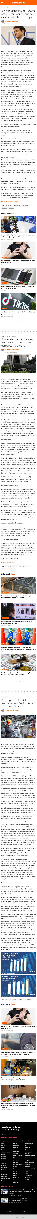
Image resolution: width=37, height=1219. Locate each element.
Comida (3, 1163)
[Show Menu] (2, 2)
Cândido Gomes (6, 1152)
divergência (17, 205)
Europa (3, 1180)
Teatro (27, 1171)
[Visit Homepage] (18, 2)
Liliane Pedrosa (17, 1155)
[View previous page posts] (17, 322)
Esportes (4, 1176)
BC (24, 566)
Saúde (27, 1157)
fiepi (7, 999)
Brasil (4, 231)
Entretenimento (6, 1172)
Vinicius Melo (29, 1180)
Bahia (3, 1145)
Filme (15, 1143)
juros (28, 566)
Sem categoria (29, 1162)
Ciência (3, 1158)
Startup (27, 1166)
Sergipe (27, 1164)
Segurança (28, 1160)
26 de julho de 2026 (7, 625)
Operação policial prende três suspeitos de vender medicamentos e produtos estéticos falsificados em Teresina (18, 1105)
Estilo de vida (5, 1178)
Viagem (27, 1177)
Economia (6, 669)
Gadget (15, 1147)
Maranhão (16, 1160)
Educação (4, 1169)
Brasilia (5, 1100)
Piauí (13, 697)
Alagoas (3, 1141)
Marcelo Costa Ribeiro (13, 21)
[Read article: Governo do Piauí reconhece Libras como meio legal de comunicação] (18, 250)
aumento (8, 566)
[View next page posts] (20, 322)
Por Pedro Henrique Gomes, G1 (10, 201)
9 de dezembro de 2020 (10, 352)
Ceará (3, 1154)
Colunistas (4, 1161)
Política (13, 7)
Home (2, 7)
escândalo (25, 205)
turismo (11, 208)
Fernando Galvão (18, 1141)
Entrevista (4, 1174)
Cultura (3, 1165)
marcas (15, 1162)
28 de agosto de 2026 (7, 239)
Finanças (14, 336)
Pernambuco (29, 1143)
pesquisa (20, 999)
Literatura (16, 1157)
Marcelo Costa (17, 1164)
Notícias (8, 7)
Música (15, 1175)
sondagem (28, 999)
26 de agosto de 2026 (7, 290)
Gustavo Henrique (16, 1150)
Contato (26, 1211)
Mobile (15, 1166)
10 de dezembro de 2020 (10, 23)
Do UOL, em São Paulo (8, 562)
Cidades (3, 1156)
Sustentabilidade (30, 1169)
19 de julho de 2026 (7, 651)
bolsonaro (9, 205)
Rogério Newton (30, 1155)
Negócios (16, 1177)
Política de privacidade (15, 1211)
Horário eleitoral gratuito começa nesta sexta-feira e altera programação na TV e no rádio (22, 1191)
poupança (5, 568)
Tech (26, 1173)
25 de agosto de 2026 (7, 316)
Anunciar (3, 1211)
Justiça (5, 1074)
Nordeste (8, 697)
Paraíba (27, 1141)
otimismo (13, 999)
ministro (4, 208)
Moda (15, 1169)
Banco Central (17, 566)
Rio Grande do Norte (29, 1152)
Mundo (15, 1171)
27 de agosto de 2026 (7, 264)
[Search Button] (35, 2)
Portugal (28, 1149)
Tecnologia (28, 1175)
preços (12, 568)
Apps (2, 1143)
